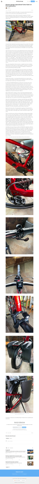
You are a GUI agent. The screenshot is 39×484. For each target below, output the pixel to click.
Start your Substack (17, 480)
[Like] (6, 10)
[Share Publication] (29, 1)
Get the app (23, 480)
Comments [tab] (7, 438)
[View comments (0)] (8, 10)
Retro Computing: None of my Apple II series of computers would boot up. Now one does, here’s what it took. (15, 457)
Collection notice (24, 478)
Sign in (37, 1)
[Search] (28, 1)
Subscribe (32, 1)
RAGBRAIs (18, 70)
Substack (16, 482)
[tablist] (9, 438)
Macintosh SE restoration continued (12, 461)
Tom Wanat (8, 7)
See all (7, 467)
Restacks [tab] (11, 438)
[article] (19, 452)
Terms (21, 478)
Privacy (19, 478)
